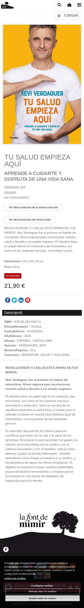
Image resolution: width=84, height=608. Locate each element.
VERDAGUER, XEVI (15, 187)
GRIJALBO (10, 192)
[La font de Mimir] (7, 5)
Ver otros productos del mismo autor (30, 219)
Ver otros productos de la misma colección (33, 207)
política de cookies (15, 578)
